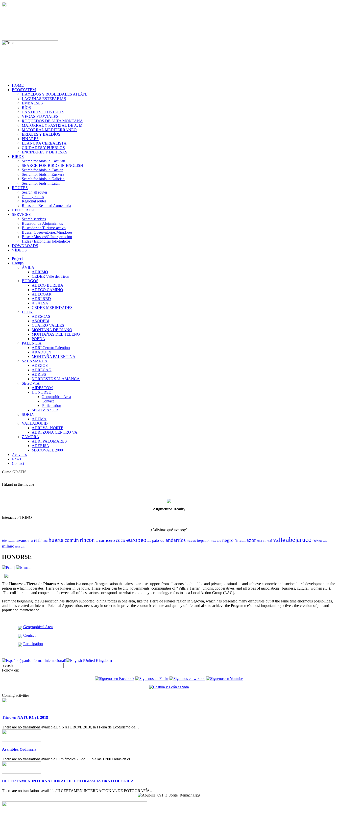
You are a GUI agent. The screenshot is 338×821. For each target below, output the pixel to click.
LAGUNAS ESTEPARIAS (44, 99)
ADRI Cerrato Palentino (51, 348)
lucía (219, 541)
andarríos (176, 540)
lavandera (24, 540)
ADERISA (40, 446)
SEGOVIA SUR (45, 410)
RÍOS (26, 107)
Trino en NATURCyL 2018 (25, 717)
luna (45, 541)
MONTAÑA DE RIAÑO (52, 330)
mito (243, 541)
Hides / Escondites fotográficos (46, 241)
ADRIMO (40, 272)
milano (8, 546)
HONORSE (41, 392)
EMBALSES (32, 103)
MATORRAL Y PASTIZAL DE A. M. (52, 125)
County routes (33, 197)
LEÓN (27, 312)
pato (155, 540)
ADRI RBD (41, 299)
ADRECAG (41, 370)
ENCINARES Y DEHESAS (44, 152)
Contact (48, 401)
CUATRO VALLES (48, 325)
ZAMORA (30, 437)
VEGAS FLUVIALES (40, 116)
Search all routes (35, 192)
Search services (34, 219)
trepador (203, 540)
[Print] (7, 567)
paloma (149, 541)
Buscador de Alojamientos (42, 223)
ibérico (317, 541)
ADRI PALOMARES (49, 441)
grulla (325, 541)
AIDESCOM (42, 388)
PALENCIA (32, 343)
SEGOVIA (31, 383)
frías (4, 541)
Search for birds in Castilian (43, 161)
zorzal (267, 541)
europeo (136, 539)
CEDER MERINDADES (52, 307)
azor (251, 540)
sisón (97, 541)
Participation (51, 405)
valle (279, 540)
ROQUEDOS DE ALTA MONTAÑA (52, 121)
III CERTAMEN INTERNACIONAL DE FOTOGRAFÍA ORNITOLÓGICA (68, 781)
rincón (87, 540)
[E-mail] (23, 567)
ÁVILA (28, 267)
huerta (56, 540)
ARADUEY (42, 352)
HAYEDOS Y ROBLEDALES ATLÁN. (54, 94)
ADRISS (39, 374)
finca (238, 541)
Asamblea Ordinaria (19, 749)
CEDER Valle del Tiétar (51, 276)
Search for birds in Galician (43, 179)
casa (259, 541)
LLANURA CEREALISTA (44, 143)
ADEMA (39, 419)
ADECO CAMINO (47, 290)
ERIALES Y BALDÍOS (41, 134)
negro (228, 540)
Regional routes (34, 201)
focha (162, 541)
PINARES (30, 139)
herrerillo (11, 541)
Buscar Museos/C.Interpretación (47, 237)
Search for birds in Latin (41, 183)
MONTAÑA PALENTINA (53, 356)
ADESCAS (41, 316)
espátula (191, 540)
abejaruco (299, 539)
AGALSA (40, 303)
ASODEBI (40, 321)
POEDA (38, 339)
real (37, 540)
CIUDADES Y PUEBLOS (43, 148)
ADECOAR (41, 294)
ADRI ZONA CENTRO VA (54, 432)
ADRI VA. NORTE (47, 428)
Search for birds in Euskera (43, 174)
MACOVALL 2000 (47, 450)
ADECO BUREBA (47, 285)
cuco (120, 540)
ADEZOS (40, 365)
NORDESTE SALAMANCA (56, 379)
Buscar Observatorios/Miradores (47, 232)
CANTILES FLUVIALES (43, 112)
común (72, 540)
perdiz (22, 547)
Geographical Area (56, 397)
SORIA (28, 414)
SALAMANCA (35, 361)
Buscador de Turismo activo (44, 228)
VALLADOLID (35, 423)
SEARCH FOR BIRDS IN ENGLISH (52, 165)
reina (213, 541)
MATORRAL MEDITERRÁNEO (49, 130)
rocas (17, 547)
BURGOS (30, 281)
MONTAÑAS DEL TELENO (56, 334)
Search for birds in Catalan (42, 170)
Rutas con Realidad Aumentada (46, 205)
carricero (107, 540)
